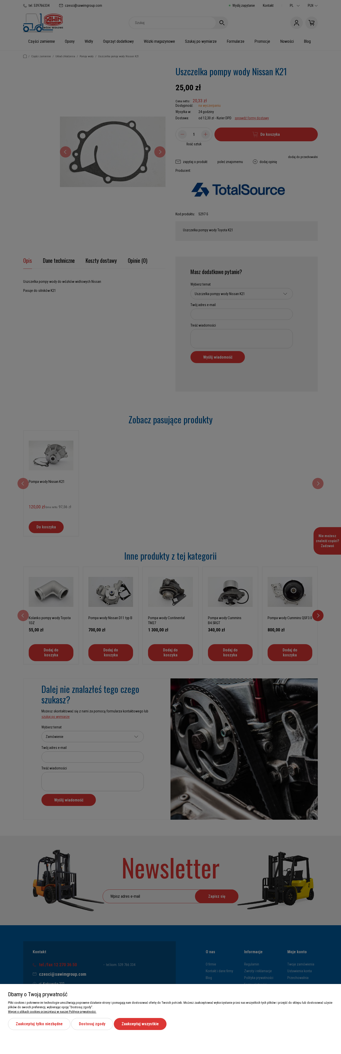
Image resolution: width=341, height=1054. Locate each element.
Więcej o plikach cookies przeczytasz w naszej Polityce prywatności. (52, 1011)
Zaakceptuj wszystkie (140, 1023)
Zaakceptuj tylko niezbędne (39, 1023)
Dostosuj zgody (92, 1023)
